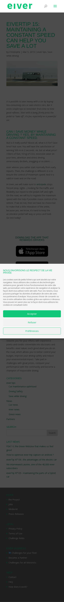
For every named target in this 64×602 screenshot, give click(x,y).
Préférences (32, 330)
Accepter (32, 313)
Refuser (32, 322)
